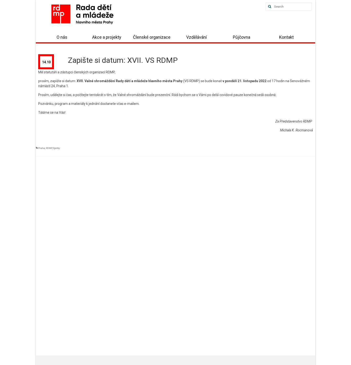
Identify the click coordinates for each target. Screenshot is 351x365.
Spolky (56, 148)
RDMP (49, 148)
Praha (41, 148)
